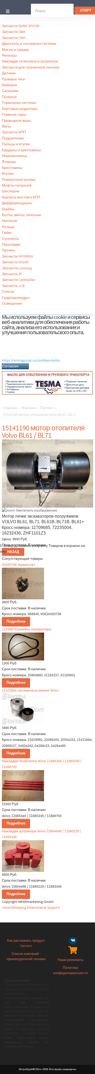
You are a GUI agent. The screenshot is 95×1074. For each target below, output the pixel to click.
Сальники (10, 91)
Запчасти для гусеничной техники (30, 67)
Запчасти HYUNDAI (17, 256)
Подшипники (13, 138)
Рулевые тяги (13, 79)
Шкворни (9, 85)
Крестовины (12, 168)
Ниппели (9, 221)
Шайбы (8, 209)
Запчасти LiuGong (17, 268)
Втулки (7, 174)
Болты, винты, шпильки (21, 215)
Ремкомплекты (14, 156)
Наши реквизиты (70, 960)
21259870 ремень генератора (26, 629)
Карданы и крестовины (21, 150)
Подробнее (16, 622)
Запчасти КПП (14, 132)
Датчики (9, 73)
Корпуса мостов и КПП (21, 197)
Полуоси (9, 97)
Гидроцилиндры (16, 298)
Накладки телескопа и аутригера (30, 61)
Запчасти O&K (13, 32)
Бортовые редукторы (20, 109)
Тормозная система (19, 103)
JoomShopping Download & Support (31, 908)
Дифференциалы (17, 203)
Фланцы (9, 162)
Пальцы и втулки (16, 144)
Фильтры (9, 56)
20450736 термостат (18, 565)
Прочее (8, 250)
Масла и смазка (15, 50)
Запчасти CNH (13, 38)
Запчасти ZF (12, 274)
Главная (10, 408)
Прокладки (11, 244)
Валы (6, 126)
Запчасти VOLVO (15, 262)
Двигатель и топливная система (29, 44)
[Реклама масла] (47, 383)
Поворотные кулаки (18, 180)
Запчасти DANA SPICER (20, 26)
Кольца (8, 227)
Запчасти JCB (13, 286)
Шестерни (10, 191)
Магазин (28, 408)
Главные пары (14, 115)
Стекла (8, 292)
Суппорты (10, 239)
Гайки (7, 233)
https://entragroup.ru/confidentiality (31, 360)
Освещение (12, 304)
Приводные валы (16, 121)
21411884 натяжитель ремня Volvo (30, 690)
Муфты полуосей (16, 185)
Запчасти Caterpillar (18, 280)
